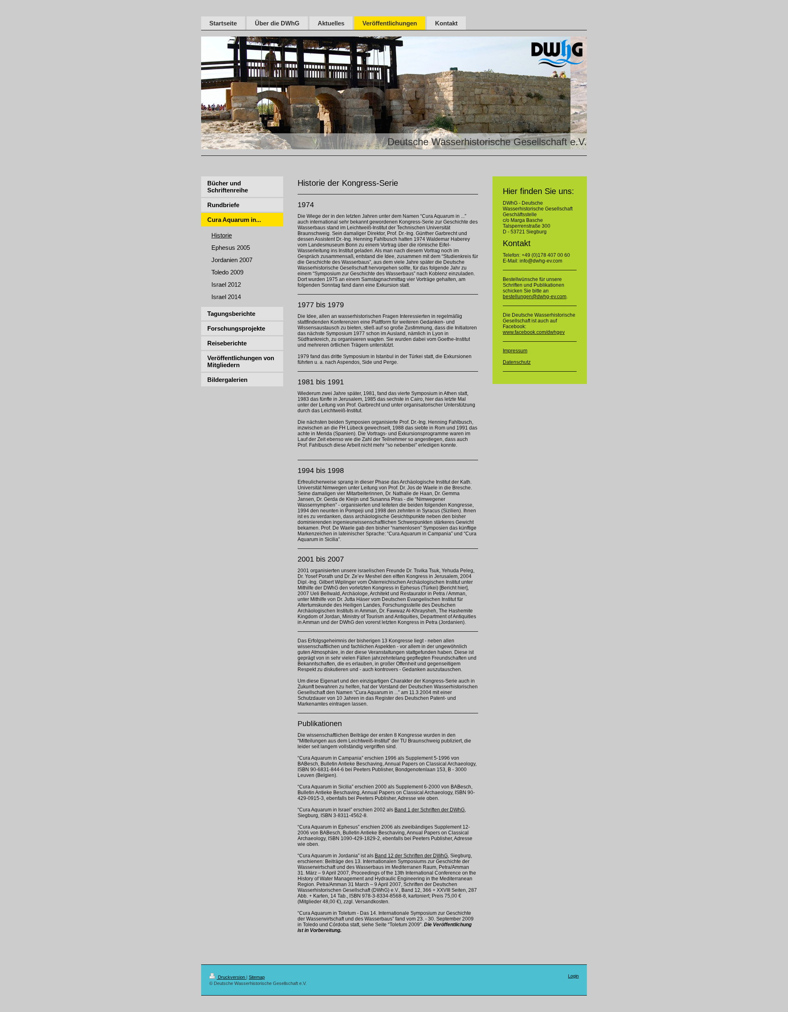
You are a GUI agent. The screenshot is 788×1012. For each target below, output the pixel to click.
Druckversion (231, 977)
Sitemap (257, 977)
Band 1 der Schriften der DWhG (429, 810)
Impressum (515, 351)
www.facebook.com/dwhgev (534, 332)
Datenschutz (517, 362)
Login (573, 975)
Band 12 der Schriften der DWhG (411, 856)
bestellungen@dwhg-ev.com (534, 296)
